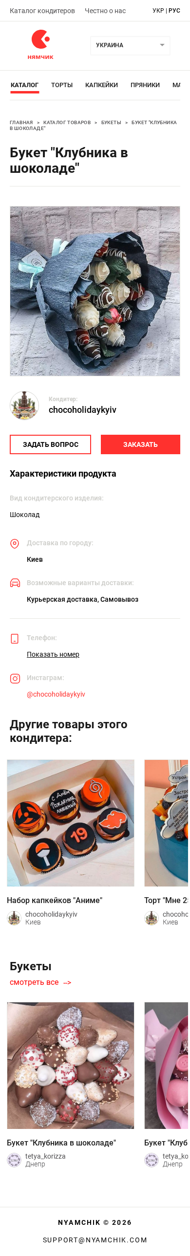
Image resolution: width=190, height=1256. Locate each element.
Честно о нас (105, 11)
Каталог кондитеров (42, 11)
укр (158, 10)
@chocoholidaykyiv (56, 694)
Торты (62, 85)
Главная (21, 122)
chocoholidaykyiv (82, 410)
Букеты (111, 122)
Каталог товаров (67, 122)
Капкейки (101, 85)
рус (174, 10)
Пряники (145, 85)
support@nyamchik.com (95, 1240)
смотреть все (34, 982)
